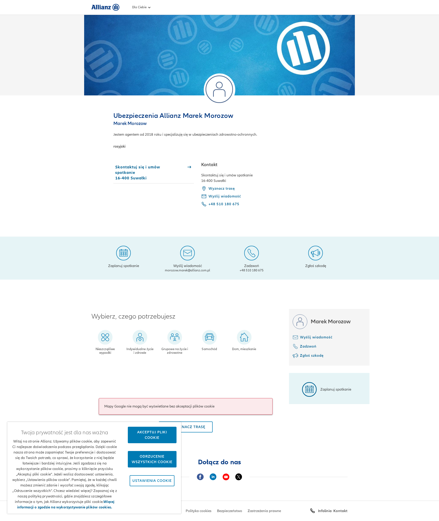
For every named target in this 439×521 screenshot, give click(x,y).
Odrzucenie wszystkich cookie (152, 459)
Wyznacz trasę (222, 188)
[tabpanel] (274, 188)
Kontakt (340, 511)
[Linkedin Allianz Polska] (213, 477)
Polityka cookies (198, 511)
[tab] (153, 173)
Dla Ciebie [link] (139, 7)
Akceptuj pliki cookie (152, 435)
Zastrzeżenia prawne (264, 511)
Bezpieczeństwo (229, 511)
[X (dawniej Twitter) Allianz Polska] (238, 477)
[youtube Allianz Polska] (226, 477)
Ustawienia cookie (152, 480)
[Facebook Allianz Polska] (200, 477)
